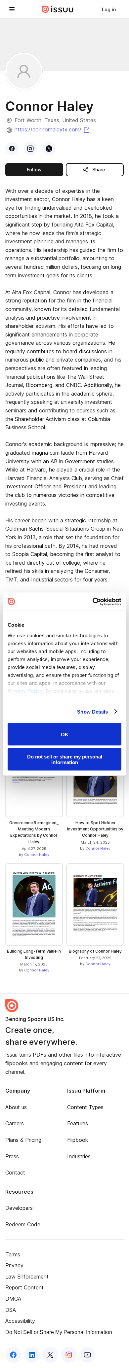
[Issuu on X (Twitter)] (50, 1355)
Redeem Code (22, 1224)
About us (16, 1107)
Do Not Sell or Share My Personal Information (58, 1332)
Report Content (24, 1287)
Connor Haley (36, 854)
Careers (14, 1123)
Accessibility (20, 1320)
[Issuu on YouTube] (87, 1355)
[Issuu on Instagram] (69, 1355)
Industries (79, 1156)
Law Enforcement (27, 1276)
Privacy (14, 1265)
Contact (15, 1172)
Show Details (92, 711)
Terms (12, 1254)
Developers (19, 1208)
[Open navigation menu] (12, 9)
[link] (109, 9)
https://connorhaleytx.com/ (53, 129)
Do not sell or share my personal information (64, 759)
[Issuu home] (57, 9)
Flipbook (77, 1140)
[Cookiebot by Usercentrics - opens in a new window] (92, 601)
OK (64, 734)
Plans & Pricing (23, 1140)
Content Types (85, 1107)
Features (77, 1123)
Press (12, 1156)
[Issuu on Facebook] (13, 1355)
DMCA (13, 1298)
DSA (10, 1310)
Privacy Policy (25, 690)
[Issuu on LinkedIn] (32, 1355)
